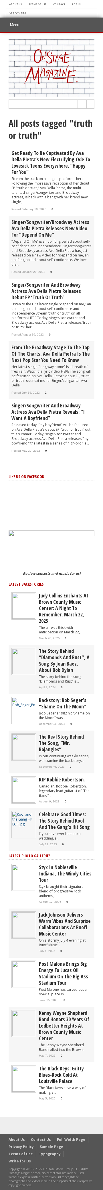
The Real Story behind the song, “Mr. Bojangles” (61, 742)
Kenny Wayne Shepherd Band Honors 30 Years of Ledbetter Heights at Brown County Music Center (64, 1025)
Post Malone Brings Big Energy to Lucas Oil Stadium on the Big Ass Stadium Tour (63, 973)
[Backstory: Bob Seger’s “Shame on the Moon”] (23, 702)
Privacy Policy (21, 1146)
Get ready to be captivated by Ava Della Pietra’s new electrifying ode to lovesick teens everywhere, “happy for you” (50, 162)
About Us (15, 4)
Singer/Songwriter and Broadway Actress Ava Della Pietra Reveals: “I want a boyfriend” (48, 411)
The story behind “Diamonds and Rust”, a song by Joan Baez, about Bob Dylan (64, 660)
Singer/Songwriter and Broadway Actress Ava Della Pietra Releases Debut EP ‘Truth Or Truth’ (46, 290)
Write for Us (20, 1161)
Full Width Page (71, 1139)
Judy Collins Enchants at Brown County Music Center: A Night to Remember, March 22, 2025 (63, 608)
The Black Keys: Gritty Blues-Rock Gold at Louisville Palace (61, 1074)
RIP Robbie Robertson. (62, 779)
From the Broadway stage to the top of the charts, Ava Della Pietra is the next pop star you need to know (50, 353)
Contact (59, 4)
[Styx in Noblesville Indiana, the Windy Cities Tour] (23, 877)
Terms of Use (37, 4)
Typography (50, 1153)
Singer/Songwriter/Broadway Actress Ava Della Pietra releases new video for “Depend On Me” (50, 228)
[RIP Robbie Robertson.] (23, 789)
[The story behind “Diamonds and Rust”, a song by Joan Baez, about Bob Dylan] (23, 661)
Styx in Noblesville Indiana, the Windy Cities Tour (65, 873)
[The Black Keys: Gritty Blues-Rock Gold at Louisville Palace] (23, 1078)
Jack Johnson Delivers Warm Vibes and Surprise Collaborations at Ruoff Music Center (65, 924)
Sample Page (51, 1146)
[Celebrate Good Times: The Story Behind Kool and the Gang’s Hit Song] (23, 819)
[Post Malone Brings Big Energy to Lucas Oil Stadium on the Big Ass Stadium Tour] (23, 973)
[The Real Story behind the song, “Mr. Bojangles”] (23, 746)
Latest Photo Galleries (30, 856)
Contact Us (41, 1139)
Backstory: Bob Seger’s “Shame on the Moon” (62, 703)
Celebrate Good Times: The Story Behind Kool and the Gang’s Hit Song (64, 820)
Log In (76, 4)
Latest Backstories (26, 584)
